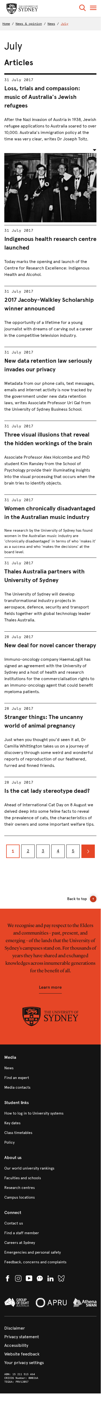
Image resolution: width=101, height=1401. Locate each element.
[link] (50, 1068)
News (51, 24)
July (64, 24)
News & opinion (29, 24)
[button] (82, 9)
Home (6, 24)
